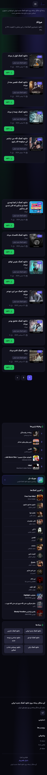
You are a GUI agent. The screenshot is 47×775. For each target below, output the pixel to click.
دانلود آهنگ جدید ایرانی (19, 63)
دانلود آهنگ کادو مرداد (19, 350)
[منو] (35, 4)
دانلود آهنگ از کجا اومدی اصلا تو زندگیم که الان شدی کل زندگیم (17, 205)
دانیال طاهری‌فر (23, 760)
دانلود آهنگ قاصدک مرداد (17, 235)
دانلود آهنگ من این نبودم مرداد (17, 293)
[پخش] (36, 61)
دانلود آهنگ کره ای (33, 637)
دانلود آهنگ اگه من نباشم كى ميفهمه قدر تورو (17, 140)
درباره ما (42, 741)
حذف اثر (42, 748)
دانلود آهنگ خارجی (13, 631)
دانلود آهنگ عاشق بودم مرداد (18, 323)
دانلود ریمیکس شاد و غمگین (13, 649)
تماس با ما (41, 745)
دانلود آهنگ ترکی (33, 647)
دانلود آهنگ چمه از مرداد (17, 112)
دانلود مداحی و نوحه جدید (13, 639)
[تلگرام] (42, 713)
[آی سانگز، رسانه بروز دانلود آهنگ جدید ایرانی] (42, 4)
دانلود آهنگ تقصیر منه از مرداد (18, 84)
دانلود (8, 72)
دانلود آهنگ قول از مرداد (18, 56)
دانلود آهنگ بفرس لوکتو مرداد (18, 263)
